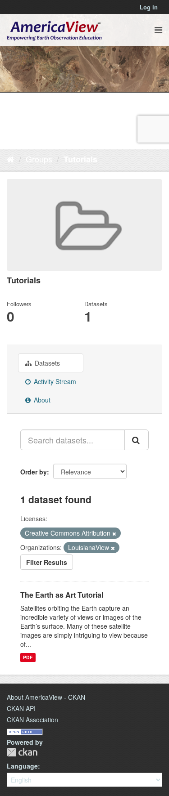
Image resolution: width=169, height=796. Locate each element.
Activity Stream (54, 381)
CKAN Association (32, 719)
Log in (149, 7)
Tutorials (80, 159)
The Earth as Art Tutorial (61, 595)
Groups (39, 159)
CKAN (22, 752)
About (41, 399)
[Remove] (114, 533)
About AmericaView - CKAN (46, 697)
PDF (27, 657)
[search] (136, 439)
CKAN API (21, 708)
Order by (33, 471)
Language (22, 765)
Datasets (46, 362)
